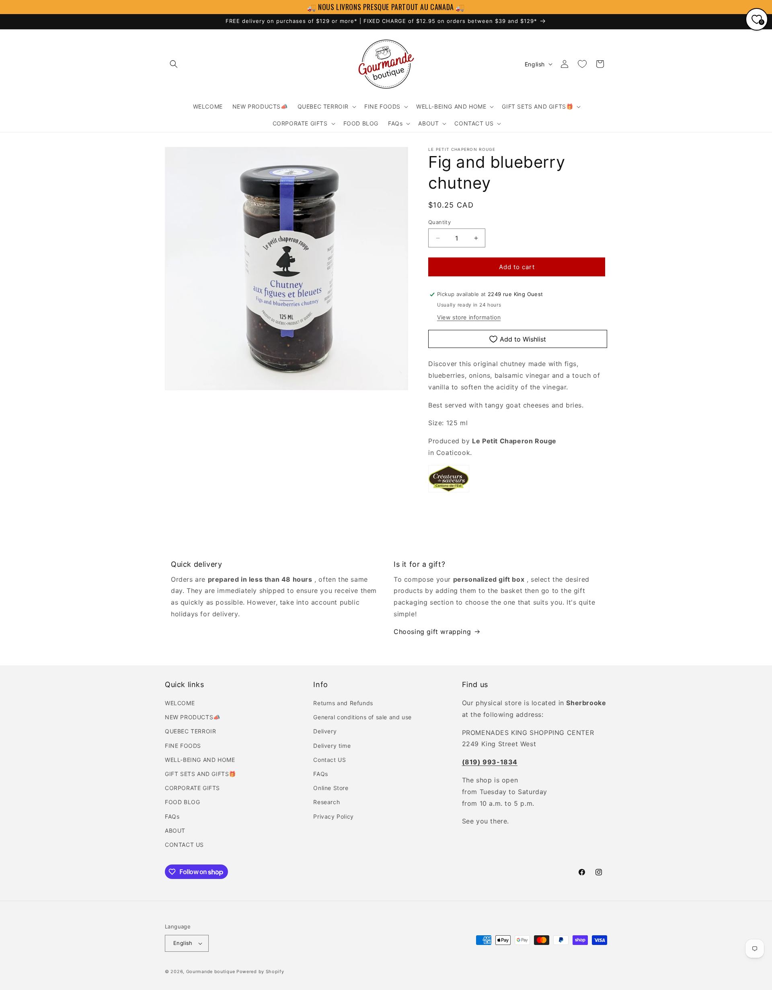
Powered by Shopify (260, 971)
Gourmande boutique (210, 971)
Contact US (329, 759)
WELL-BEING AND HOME (200, 759)
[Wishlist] (582, 64)
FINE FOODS (183, 745)
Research (326, 802)
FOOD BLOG (182, 802)
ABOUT (175, 830)
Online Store (330, 787)
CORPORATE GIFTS (192, 787)
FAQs (172, 816)
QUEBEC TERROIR (190, 731)
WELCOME (180, 703)
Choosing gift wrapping (432, 632)
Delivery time (332, 745)
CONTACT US (184, 844)
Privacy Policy (333, 816)
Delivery (325, 731)
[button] (174, 64)
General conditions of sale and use (362, 717)
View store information (469, 317)
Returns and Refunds (343, 703)
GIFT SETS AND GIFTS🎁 (200, 773)
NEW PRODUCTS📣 (192, 717)
